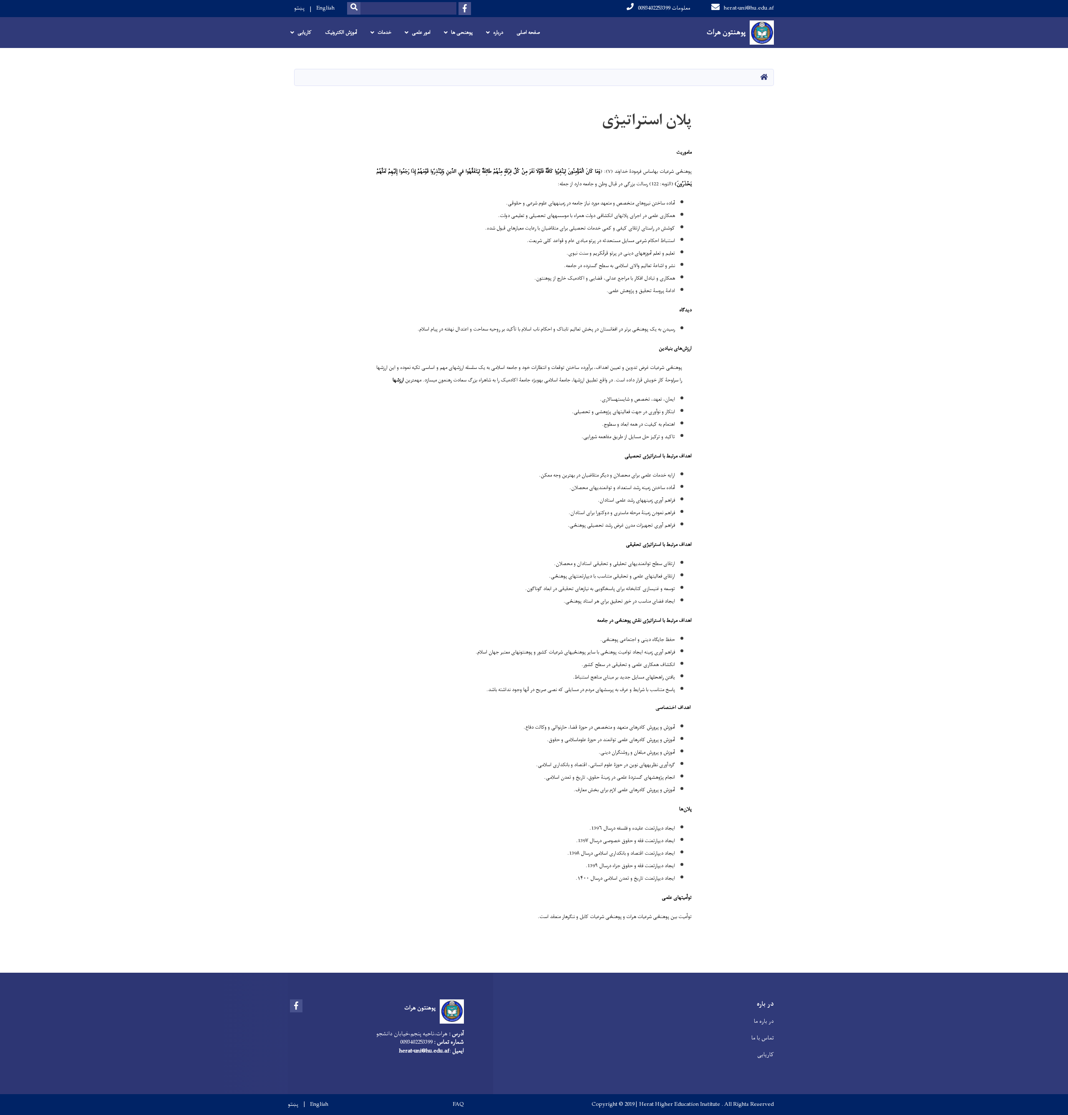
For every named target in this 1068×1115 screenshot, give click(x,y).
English (325, 8)
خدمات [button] (384, 32)
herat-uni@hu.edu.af (749, 8)
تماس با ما (762, 1038)
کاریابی (765, 1054)
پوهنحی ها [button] (462, 32)
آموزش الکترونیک (341, 32)
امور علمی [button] (421, 32)
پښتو (299, 8)
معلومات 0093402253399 (664, 8)
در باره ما (764, 1021)
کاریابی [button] (304, 32)
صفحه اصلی (528, 32)
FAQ (458, 1105)
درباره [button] (498, 32)
